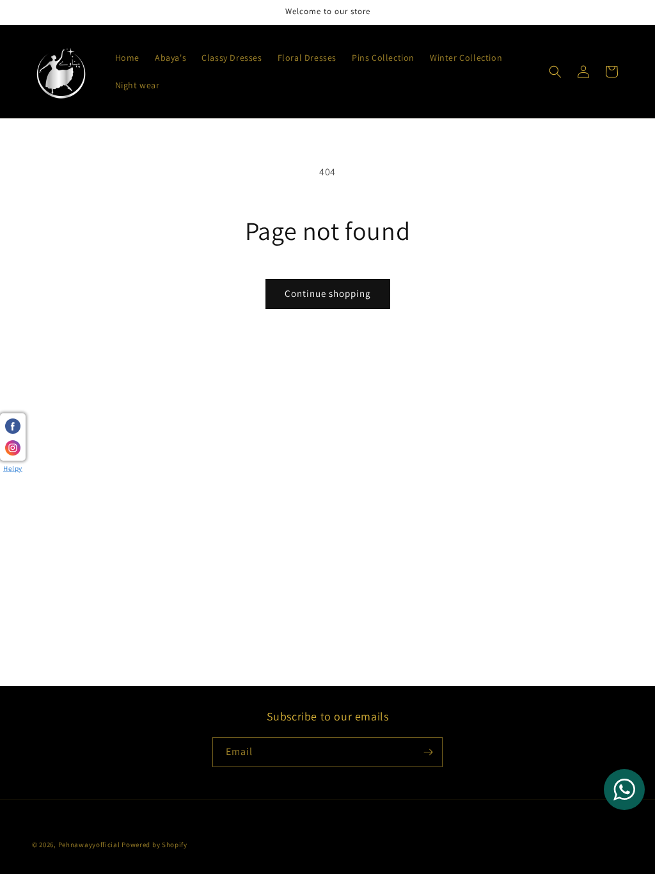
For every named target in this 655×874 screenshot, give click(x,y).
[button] (555, 72)
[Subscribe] (428, 752)
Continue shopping (328, 293)
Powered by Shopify (154, 844)
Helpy (12, 468)
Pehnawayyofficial (89, 844)
